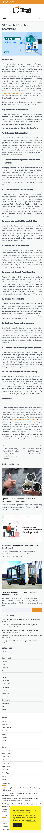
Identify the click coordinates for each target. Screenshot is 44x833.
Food (3, 674)
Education (5, 668)
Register (4, 823)
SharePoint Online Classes (12, 93)
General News (6, 680)
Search (37, 610)
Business (5, 655)
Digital (4, 664)
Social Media (6, 700)
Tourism (4, 706)
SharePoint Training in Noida (25, 419)
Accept (17, 825)
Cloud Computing (7, 658)
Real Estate (5, 693)
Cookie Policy (31, 820)
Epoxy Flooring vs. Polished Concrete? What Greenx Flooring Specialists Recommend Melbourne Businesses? (20, 631)
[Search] (39, 18)
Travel (4, 710)
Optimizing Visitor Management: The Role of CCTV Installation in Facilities (19, 500)
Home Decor (5, 687)
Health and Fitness (7, 684)
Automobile (5, 651)
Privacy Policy (6, 829)
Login (3, 820)
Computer (5, 661)
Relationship (6, 697)
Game (4, 677)
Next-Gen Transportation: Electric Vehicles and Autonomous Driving (20, 593)
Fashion (4, 671)
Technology (5, 703)
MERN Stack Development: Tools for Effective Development (20, 546)
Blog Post (5, 826)
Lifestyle (4, 690)
